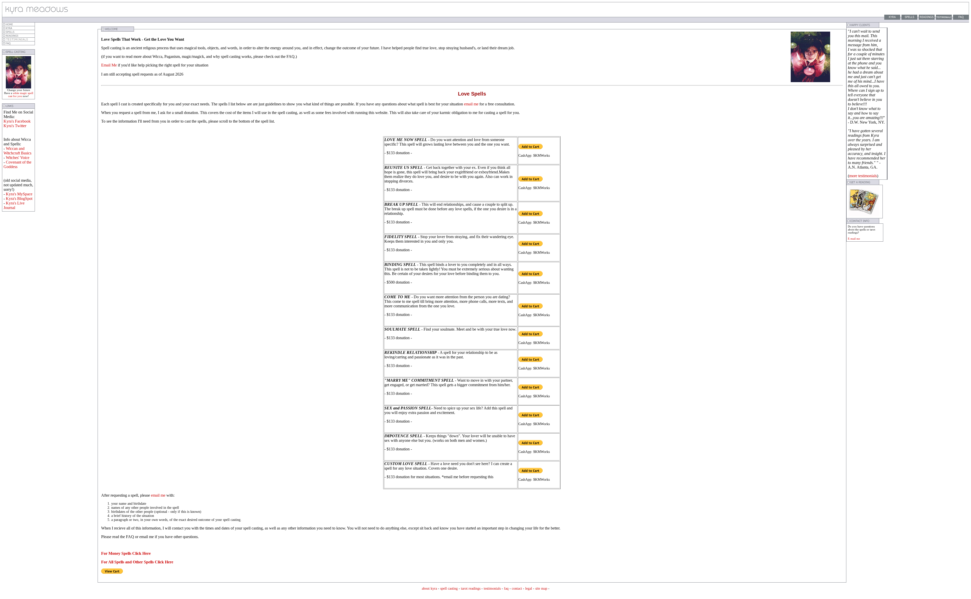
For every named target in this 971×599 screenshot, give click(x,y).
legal (528, 588)
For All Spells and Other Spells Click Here (137, 562)
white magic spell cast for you (20, 94)
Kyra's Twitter (15, 126)
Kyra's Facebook (17, 121)
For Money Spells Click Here (126, 553)
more (853, 176)
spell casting (449, 588)
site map (541, 588)
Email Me (109, 65)
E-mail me (854, 238)
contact (517, 588)
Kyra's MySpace (19, 194)
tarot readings (470, 588)
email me (471, 104)
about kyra (429, 588)
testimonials (867, 176)
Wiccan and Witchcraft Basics (17, 150)
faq (506, 588)
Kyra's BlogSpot (19, 198)
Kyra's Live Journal (14, 205)
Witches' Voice (17, 157)
